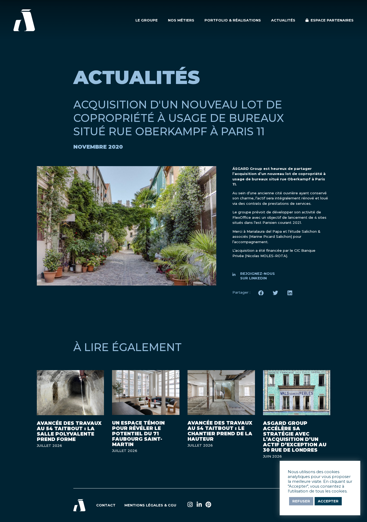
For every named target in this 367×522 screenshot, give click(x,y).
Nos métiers (181, 20)
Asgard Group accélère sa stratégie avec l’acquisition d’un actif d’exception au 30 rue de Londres (294, 436)
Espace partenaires (331, 20)
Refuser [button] (301, 501)
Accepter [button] (328, 501)
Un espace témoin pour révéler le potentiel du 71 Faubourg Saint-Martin (138, 433)
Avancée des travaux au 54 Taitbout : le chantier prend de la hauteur (220, 431)
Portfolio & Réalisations (232, 20)
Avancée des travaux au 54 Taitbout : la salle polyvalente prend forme (69, 431)
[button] (261, 293)
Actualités (283, 20)
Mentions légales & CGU (150, 505)
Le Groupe (146, 20)
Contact (106, 505)
